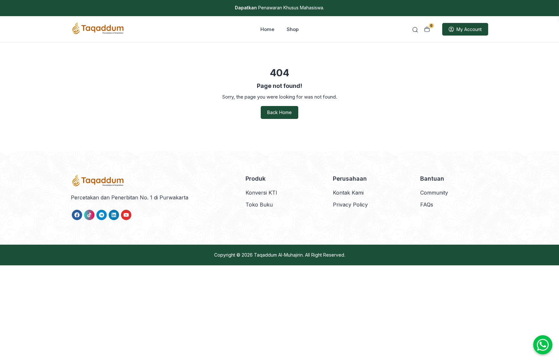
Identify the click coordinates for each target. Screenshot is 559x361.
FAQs (426, 204)
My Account (469, 29)
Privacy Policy (350, 204)
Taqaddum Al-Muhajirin (278, 255)
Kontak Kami (348, 192)
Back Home (279, 112)
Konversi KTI (261, 192)
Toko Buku (259, 204)
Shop (293, 29)
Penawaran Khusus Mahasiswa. (279, 7)
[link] (77, 215)
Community (434, 192)
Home (267, 29)
